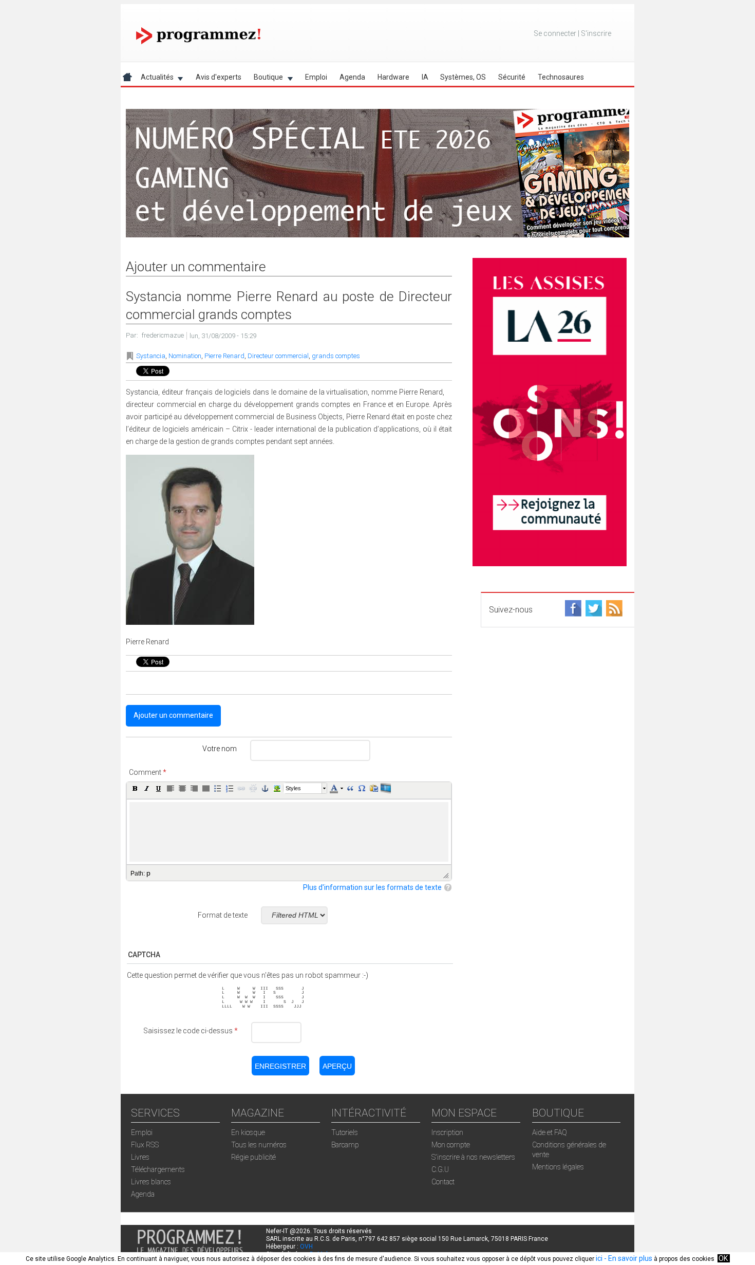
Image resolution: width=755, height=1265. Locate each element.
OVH (306, 1246)
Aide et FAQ (549, 1132)
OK (723, 1258)
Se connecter (555, 33)
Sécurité (511, 77)
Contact (443, 1182)
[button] (135, 788)
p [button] (148, 873)
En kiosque (248, 1132)
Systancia (150, 356)
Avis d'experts (218, 77)
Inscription (447, 1132)
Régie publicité (253, 1157)
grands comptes (336, 356)
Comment (147, 772)
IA (425, 77)
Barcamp (345, 1145)
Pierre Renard (224, 356)
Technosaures (561, 77)
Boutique (265, 79)
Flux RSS (145, 1145)
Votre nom (219, 749)
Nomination (184, 356)
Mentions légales (558, 1167)
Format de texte (223, 915)
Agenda (352, 77)
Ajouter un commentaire (173, 715)
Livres (140, 1157)
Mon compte (450, 1145)
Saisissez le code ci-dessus (190, 1031)
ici (599, 1258)
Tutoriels (344, 1132)
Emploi (316, 77)
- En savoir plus (627, 1258)
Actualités (154, 79)
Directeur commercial (278, 356)
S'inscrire (596, 33)
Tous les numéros (259, 1145)
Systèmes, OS (463, 77)
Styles (293, 788)
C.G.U (440, 1169)
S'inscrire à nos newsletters (473, 1157)
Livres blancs (151, 1182)
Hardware (393, 77)
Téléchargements (158, 1169)
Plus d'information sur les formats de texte (372, 887)
